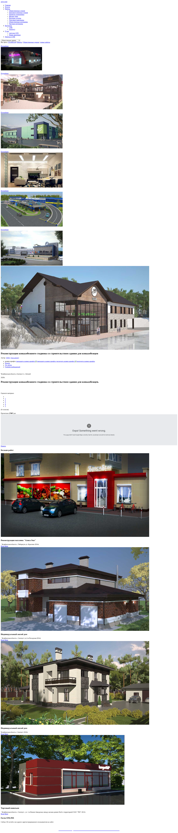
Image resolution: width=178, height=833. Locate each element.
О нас (7, 31)
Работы (7, 9)
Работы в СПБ (10, 37)
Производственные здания (18, 13)
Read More (4, 546)
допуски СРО (14, 33)
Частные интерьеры (16, 24)
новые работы (45, 42)
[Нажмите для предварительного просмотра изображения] (75, 349)
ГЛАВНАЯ (12, 42)
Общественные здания (17, 11)
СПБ (10, 27)
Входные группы (15, 18)
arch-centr (4, 2)
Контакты (8, 26)
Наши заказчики (15, 35)
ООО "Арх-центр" (12, 358)
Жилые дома (13, 16)
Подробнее (5, 46)
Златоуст (12, 29)
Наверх (3, 446)
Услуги (7, 7)
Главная (8, 5)
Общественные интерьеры (18, 22)
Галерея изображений (12, 367)
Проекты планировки (16, 14)
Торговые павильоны (16, 20)
